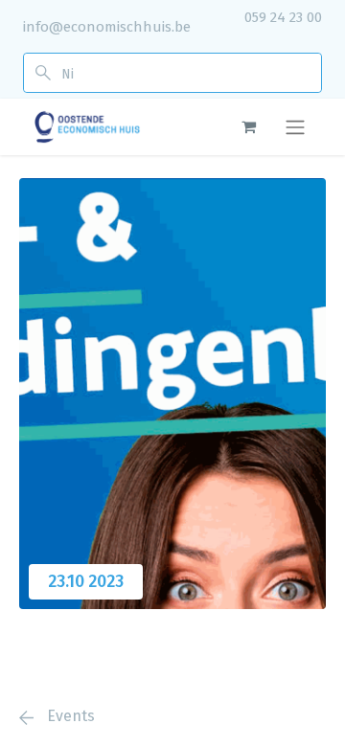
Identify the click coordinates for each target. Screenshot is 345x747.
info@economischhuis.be (107, 26)
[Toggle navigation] (295, 126)
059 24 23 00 (283, 17)
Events (69, 716)
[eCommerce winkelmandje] (248, 126)
